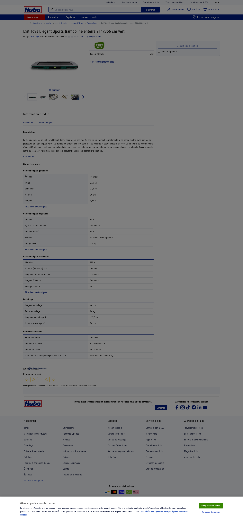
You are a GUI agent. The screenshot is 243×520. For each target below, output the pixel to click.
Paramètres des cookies (211, 512)
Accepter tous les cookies (210, 505)
